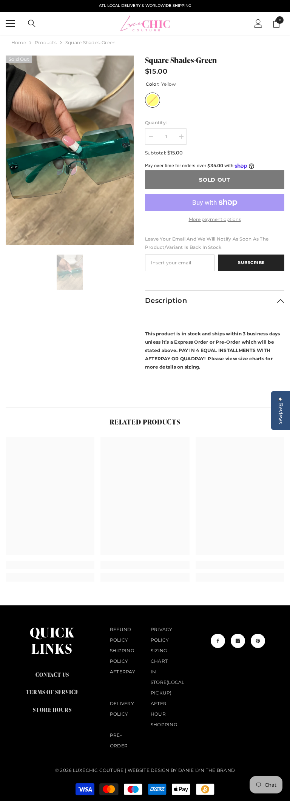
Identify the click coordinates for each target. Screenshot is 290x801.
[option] (70, 150)
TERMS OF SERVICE (52, 692)
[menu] (10, 23)
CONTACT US (52, 674)
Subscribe (251, 262)
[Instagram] (238, 641)
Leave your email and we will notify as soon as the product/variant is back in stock (206, 243)
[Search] (31, 23)
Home (18, 42)
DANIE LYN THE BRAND (206, 770)
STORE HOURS (52, 709)
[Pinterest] (258, 641)
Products (46, 42)
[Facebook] (218, 641)
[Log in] (258, 23)
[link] (50, 565)
